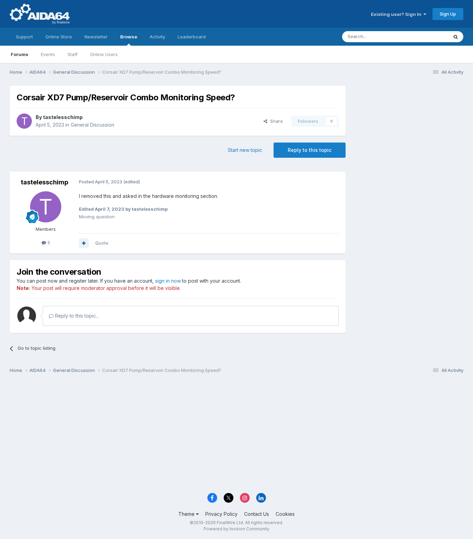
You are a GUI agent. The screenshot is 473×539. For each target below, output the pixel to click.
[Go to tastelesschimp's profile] (24, 121)
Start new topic (245, 150)
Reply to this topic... (76, 316)
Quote (101, 243)
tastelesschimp (63, 117)
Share (275, 121)
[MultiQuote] (84, 243)
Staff (73, 54)
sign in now (168, 281)
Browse (128, 36)
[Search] (455, 36)
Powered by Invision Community (236, 528)
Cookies (285, 514)
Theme (187, 514)
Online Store (58, 36)
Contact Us (256, 514)
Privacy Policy (221, 514)
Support (24, 36)
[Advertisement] (407, 132)
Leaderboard (192, 36)
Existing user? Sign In (397, 14)
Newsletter (96, 36)
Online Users (104, 54)
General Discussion (92, 125)
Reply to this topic (309, 150)
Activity (157, 36)
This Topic (428, 36)
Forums (19, 54)
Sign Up (448, 14)
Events (48, 54)
